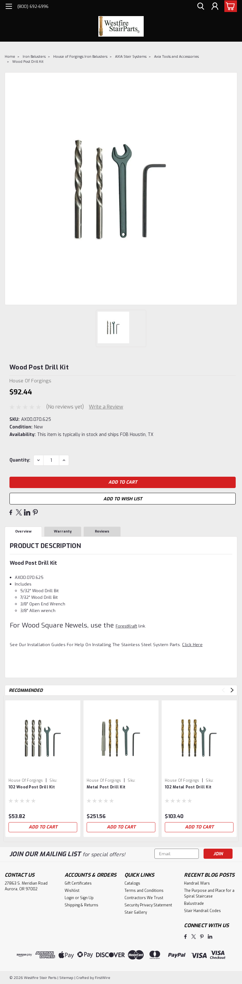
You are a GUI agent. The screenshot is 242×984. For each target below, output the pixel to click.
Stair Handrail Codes (202, 910)
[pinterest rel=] (201, 936)
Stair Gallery (135, 912)
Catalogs (132, 883)
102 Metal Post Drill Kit (188, 787)
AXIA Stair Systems (131, 56)
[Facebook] (11, 512)
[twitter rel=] (193, 936)
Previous (223, 690)
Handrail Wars (197, 883)
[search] (200, 6)
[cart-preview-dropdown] (229, 6)
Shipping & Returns (81, 905)
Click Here (192, 644)
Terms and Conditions (144, 890)
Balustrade (194, 903)
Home (10, 56)
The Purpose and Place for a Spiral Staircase (209, 893)
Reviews (102, 531)
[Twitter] (19, 512)
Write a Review (106, 407)
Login (69, 897)
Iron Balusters (34, 56)
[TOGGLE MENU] (8, 7)
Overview (23, 531)
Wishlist (72, 890)
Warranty (63, 531)
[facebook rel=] (185, 936)
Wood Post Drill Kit (27, 61)
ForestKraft (126, 626)
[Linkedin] (27, 512)
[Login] (215, 6)
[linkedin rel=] (210, 936)
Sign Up (87, 897)
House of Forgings (26, 780)
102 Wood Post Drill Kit (32, 787)
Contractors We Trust (143, 897)
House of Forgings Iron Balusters (80, 56)
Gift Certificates (78, 883)
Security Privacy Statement (148, 905)
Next (232, 690)
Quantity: (19, 460)
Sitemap (66, 977)
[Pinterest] (35, 512)
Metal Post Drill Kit (106, 787)
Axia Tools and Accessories (176, 56)
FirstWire (102, 977)
